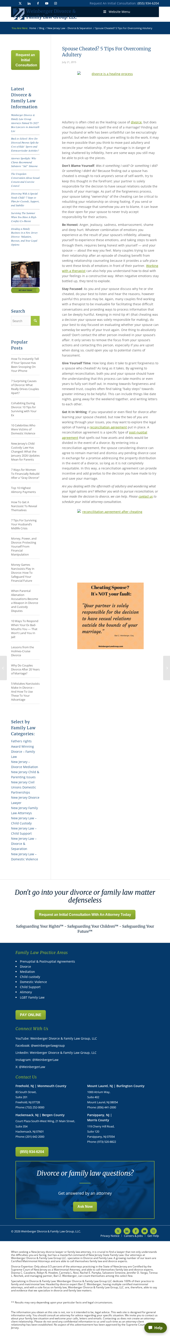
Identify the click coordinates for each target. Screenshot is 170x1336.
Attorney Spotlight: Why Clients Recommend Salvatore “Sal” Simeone (24, 162)
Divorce (25, 966)
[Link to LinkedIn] (29, 3)
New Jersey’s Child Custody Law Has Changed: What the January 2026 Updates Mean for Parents (25, 451)
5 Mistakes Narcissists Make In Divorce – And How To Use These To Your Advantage (25, 691)
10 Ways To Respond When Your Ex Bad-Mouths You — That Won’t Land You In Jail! (24, 629)
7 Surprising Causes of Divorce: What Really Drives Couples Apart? (25, 387)
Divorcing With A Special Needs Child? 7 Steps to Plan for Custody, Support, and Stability (25, 199)
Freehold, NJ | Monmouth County (40, 1086)
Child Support (30, 987)
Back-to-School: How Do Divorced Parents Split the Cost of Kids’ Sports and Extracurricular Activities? (25, 144)
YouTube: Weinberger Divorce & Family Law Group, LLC (56, 1038)
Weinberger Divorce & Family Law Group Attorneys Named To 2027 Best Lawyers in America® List (25, 122)
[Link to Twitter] (20, 3)
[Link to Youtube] (46, 3)
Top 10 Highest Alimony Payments (23, 490)
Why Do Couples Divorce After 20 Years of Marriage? (25, 669)
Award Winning (22, 746)
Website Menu (119, 12)
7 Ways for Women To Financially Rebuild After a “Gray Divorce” (25, 474)
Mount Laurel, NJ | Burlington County (116, 1086)
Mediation (27, 971)
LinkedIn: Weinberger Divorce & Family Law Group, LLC (56, 1052)
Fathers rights (21, 741)
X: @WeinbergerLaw (30, 1067)
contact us (146, 496)
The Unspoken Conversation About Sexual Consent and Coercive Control (25, 179)
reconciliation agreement (108, 427)
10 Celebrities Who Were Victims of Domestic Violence (23, 429)
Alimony (26, 992)
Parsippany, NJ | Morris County (99, 1117)
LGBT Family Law (32, 997)
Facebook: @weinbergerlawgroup (40, 1045)
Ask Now (85, 1206)
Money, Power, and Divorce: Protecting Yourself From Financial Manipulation (24, 546)
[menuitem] (110, 1236)
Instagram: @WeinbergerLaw (36, 1060)
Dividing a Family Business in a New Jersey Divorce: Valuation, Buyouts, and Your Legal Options (24, 236)
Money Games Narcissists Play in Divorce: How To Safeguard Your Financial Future (22, 573)
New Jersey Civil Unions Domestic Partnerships (23, 787)
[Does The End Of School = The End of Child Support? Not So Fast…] (3, 668)
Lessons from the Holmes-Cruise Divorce (22, 651)
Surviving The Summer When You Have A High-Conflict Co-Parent (24, 217)
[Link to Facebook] (38, 3)
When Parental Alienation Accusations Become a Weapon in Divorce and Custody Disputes (24, 601)
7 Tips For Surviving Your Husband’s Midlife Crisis (24, 524)
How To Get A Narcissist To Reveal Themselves (24, 506)
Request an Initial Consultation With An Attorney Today (85, 914)
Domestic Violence (33, 982)
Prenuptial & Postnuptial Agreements (47, 961)
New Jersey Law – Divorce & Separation (24, 843)
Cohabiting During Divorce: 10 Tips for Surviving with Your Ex (24, 409)
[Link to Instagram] (55, 3)
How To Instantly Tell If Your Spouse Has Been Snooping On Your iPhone (25, 365)
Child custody (30, 977)
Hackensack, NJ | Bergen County (40, 1115)
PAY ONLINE (30, 1015)
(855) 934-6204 (148, 3)
